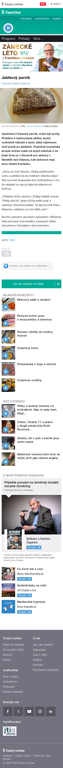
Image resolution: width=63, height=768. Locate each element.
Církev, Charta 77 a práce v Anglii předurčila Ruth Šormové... (35, 425)
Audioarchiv (42, 19)
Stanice (7, 654)
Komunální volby (13, 649)
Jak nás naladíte (43, 644)
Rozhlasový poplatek (46, 669)
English (7, 759)
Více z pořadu (14, 401)
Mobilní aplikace (13, 691)
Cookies (7, 755)
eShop (7, 659)
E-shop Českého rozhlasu (23, 475)
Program (26, 19)
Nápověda (39, 649)
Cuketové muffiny (29, 380)
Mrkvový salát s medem (33, 299)
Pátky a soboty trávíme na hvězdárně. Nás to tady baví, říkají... (37, 409)
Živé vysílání (10, 676)
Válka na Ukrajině (13, 644)
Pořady (24, 39)
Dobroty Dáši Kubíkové (16, 83)
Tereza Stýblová (35, 126)
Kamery (57, 19)
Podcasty (9, 686)
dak (12, 240)
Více (38, 39)
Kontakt (38, 664)
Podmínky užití (41, 755)
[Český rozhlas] (12, 4)
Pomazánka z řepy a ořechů (36, 364)
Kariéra (37, 659)
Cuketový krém (27, 348)
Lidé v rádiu (40, 654)
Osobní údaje (22, 755)
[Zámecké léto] (31, 57)
